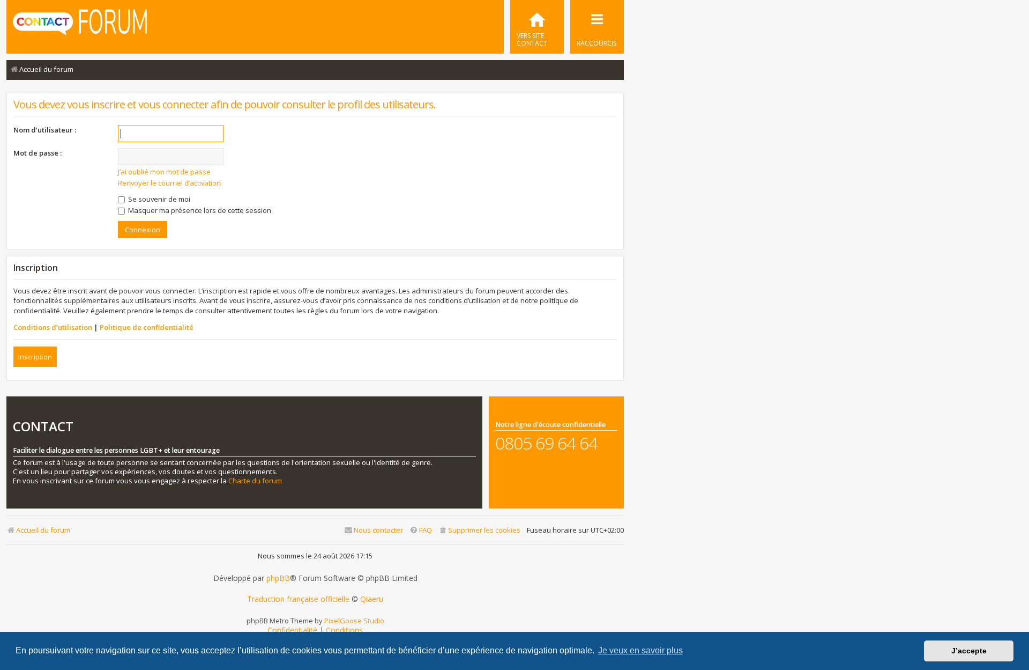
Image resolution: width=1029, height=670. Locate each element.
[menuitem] (537, 27)
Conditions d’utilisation (52, 327)
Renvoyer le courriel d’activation (169, 183)
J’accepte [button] (969, 650)
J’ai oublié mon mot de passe (164, 171)
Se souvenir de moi (158, 199)
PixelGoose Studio (354, 620)
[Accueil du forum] (80, 26)
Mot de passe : (37, 153)
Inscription (35, 357)
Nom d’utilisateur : (44, 130)
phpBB (278, 578)
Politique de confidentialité (146, 327)
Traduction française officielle (298, 599)
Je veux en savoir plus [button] (640, 650)
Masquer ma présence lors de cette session (198, 210)
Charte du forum (255, 480)
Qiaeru (371, 599)
